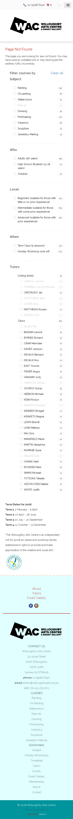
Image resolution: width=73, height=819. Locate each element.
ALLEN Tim (30, 326)
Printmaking (24, 117)
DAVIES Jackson (33, 349)
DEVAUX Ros (31, 360)
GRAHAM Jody (32, 377)
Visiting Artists (26, 275)
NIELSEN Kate (31, 456)
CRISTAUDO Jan (33, 292)
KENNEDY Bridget (34, 411)
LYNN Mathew (32, 427)
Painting (22, 88)
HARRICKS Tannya (34, 382)
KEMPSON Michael (34, 405)
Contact (36, 792)
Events (37, 771)
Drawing (22, 111)
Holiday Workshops (36, 755)
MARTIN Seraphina (34, 444)
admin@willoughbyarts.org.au (41, 682)
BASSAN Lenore (33, 332)
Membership (36, 781)
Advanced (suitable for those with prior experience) (37, 219)
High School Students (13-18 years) (34, 166)
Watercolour (25, 99)
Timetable (37, 760)
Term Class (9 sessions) (31, 245)
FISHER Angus (32, 371)
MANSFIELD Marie (34, 439)
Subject (36, 750)
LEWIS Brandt (32, 422)
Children (22, 173)
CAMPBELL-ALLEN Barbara (39, 287)
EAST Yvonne (31, 365)
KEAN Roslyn (31, 399)
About (36, 588)
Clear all (57, 73)
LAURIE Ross (31, 303)
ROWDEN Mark (32, 467)
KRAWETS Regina (34, 416)
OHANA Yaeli (31, 461)
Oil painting (24, 93)
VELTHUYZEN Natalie (36, 484)
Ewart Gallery (36, 598)
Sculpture (23, 128)
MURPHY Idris (32, 315)
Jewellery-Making (28, 134)
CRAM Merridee (33, 343)
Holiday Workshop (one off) (34, 251)
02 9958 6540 (36, 5)
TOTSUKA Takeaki (34, 478)
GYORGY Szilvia (33, 388)
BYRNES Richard (33, 337)
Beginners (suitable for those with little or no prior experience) (37, 200)
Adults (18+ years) (28, 158)
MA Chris (29, 433)
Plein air (22, 105)
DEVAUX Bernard (33, 354)
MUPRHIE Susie (32, 450)
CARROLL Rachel (34, 281)
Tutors (21, 320)
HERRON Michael (34, 394)
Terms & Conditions (36, 809)
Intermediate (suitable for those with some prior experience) (35, 209)
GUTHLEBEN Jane (34, 298)
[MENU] (67, 5)
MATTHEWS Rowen (35, 309)
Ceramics (23, 122)
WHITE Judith (32, 489)
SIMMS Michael (32, 472)
